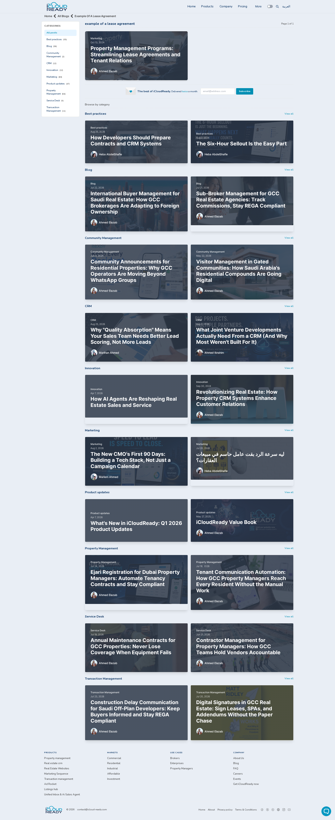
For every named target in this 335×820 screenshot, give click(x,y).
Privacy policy (225, 809)
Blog (52, 46)
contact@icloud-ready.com (92, 809)
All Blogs (63, 16)
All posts (52, 32)
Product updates (58, 83)
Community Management (55, 54)
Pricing (242, 6)
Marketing (54, 76)
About (211, 809)
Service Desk (55, 100)
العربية (286, 6)
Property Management (56, 92)
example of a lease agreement (95, 16)
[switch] (270, 6)
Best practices (57, 39)
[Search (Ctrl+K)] (277, 6)
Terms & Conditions (246, 809)
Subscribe (244, 91)
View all (289, 113)
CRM (51, 63)
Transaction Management (56, 109)
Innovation (55, 70)
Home (191, 6)
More (258, 6)
